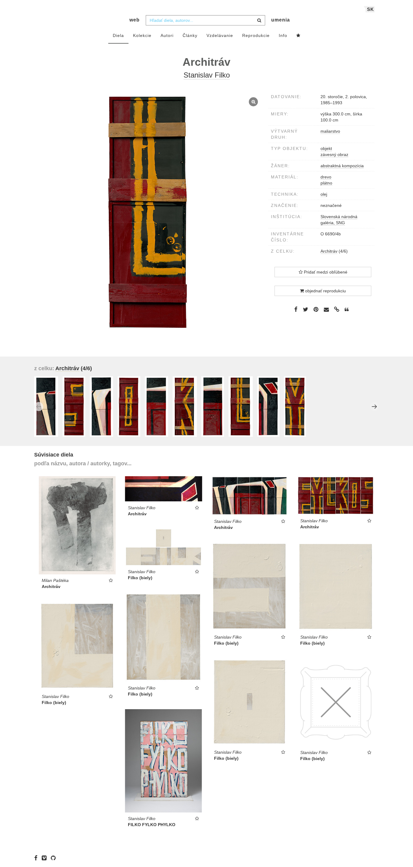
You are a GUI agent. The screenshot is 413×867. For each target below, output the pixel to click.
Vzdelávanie (220, 35)
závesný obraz (334, 154)
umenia (280, 19)
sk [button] (370, 9)
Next (374, 406)
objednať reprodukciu (325, 290)
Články (190, 35)
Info (283, 35)
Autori (167, 35)
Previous (38, 406)
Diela (118, 35)
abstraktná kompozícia (342, 165)
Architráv (328, 251)
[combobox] (205, 20)
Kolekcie (142, 35)
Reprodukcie (256, 35)
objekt (326, 148)
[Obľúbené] (298, 36)
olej (323, 194)
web (134, 19)
